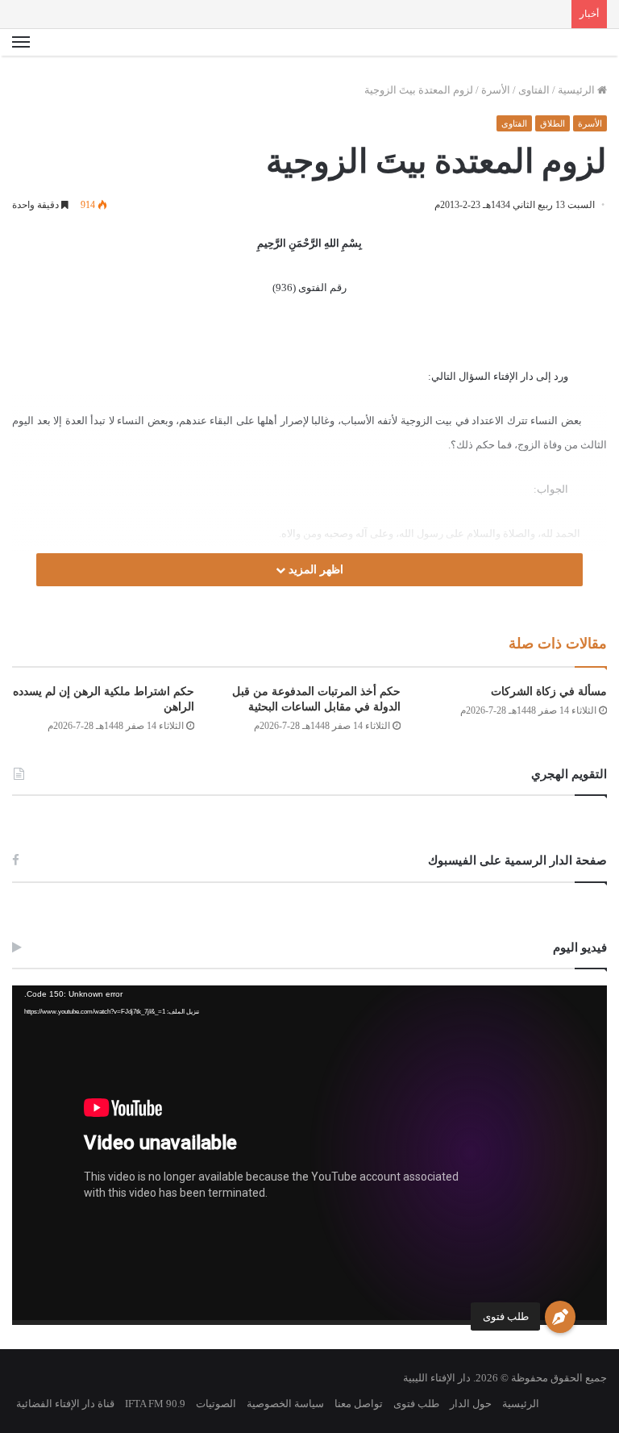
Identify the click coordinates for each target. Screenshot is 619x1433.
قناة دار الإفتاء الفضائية (65, 1404)
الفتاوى (534, 90)
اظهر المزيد (314, 570)
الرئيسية (577, 90)
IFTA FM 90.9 (155, 1404)
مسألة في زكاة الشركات (549, 691)
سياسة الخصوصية (285, 1404)
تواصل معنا (358, 1404)
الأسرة (495, 90)
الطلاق (552, 123)
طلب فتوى (506, 1316)
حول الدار (471, 1404)
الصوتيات (216, 1404)
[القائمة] (21, 43)
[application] (309, 1155)
